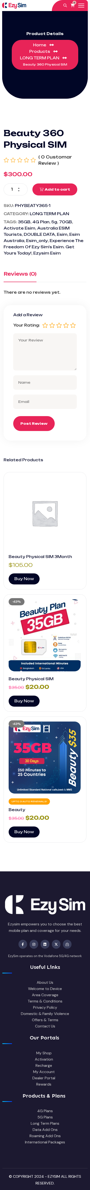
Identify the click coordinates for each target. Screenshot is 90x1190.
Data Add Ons (45, 1129)
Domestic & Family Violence (45, 1013)
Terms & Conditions (45, 1001)
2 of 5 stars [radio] (52, 325)
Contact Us (45, 1026)
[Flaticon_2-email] (67, 944)
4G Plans (45, 1110)
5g (54, 222)
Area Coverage (45, 994)
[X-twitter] (56, 944)
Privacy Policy (45, 1007)
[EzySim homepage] (14, 5)
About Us (45, 982)
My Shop (44, 1053)
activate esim (19, 228)
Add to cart (57, 189)
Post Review (34, 423)
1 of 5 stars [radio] (45, 325)
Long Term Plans (45, 1123)
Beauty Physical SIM (31, 679)
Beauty (17, 810)
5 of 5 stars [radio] (73, 325)
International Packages (45, 1142)
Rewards (43, 1084)
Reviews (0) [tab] (20, 274)
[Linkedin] (45, 944)
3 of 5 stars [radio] (59, 325)
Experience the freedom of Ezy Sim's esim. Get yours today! (44, 246)
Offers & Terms (45, 1019)
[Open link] (45, 513)
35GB (24, 222)
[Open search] (65, 5)
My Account (44, 1071)
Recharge (44, 1065)
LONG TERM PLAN (49, 214)
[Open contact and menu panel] (81, 5)
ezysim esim (47, 253)
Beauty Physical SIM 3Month (40, 556)
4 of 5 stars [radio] (66, 325)
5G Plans (45, 1117)
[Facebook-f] (22, 944)
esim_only (37, 240)
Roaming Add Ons (45, 1135)
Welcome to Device (45, 988)
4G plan (40, 222)
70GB (65, 222)
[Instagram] (34, 944)
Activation (44, 1059)
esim (62, 234)
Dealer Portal (43, 1078)
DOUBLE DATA (39, 234)
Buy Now (24, 579)
